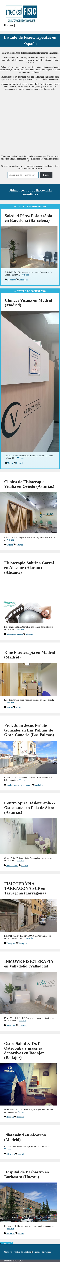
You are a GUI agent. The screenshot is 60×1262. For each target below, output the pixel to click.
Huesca (21, 1233)
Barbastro (10, 1233)
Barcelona (11, 280)
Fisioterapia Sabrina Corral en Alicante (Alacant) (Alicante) (29, 567)
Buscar (46, 175)
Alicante (29, 634)
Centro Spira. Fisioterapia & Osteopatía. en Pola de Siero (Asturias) (30, 808)
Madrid (10, 463)
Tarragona (10, 943)
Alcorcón (10, 1154)
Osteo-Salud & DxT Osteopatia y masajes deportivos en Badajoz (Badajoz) (24, 1050)
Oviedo (9, 545)
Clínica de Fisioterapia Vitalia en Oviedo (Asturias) (29, 484)
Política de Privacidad (41, 1252)
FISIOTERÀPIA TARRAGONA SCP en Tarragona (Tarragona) (25, 888)
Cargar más (8, 1243)
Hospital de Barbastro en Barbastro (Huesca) (26, 1174)
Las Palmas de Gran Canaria (19, 785)
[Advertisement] (30, 122)
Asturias (19, 545)
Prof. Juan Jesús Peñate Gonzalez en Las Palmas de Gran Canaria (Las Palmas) (29, 730)
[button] (6, 25)
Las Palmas (39, 785)
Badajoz (10, 1117)
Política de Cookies (22, 1252)
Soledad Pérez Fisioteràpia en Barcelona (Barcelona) (28, 218)
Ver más (25, 275)
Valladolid (10, 1025)
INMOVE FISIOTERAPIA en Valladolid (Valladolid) (28, 963)
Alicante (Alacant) (14, 634)
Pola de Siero (12, 865)
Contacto (8, 1252)
